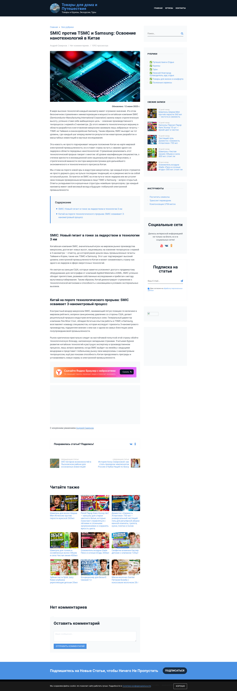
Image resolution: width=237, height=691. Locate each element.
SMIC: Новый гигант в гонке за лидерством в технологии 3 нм (90, 209)
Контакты (181, 8)
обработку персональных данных (165, 289)
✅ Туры (154, 69)
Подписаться (174, 670)
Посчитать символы (160, 197)
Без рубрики (67, 27)
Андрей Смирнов (85, 428)
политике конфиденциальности (137, 686)
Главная (158, 8)
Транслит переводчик (160, 200)
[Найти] (182, 33)
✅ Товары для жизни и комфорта (166, 79)
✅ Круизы (155, 66)
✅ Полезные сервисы (161, 82)
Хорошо (180, 686)
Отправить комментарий (70, 646)
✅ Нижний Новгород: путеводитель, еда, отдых (162, 74)
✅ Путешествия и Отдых (162, 62)
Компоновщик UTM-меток (163, 204)
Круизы (169, 8)
